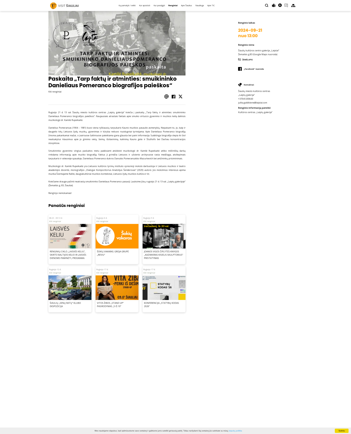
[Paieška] (267, 5)
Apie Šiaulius (186, 5)
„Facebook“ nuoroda (254, 69)
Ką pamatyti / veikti (127, 5)
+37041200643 (245, 98)
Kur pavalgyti (159, 5)
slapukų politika (235, 431)
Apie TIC (211, 5)
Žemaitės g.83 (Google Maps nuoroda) (257, 54)
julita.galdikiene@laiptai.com (252, 102)
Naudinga (199, 5)
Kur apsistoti (144, 5)
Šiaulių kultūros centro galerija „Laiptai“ (258, 50)
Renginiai (173, 5)
